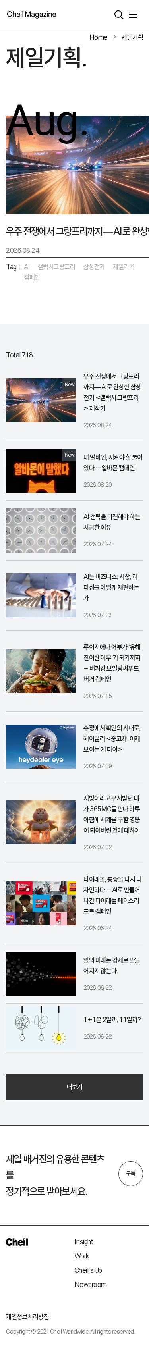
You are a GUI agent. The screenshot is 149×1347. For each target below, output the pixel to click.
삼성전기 (94, 266)
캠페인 (32, 277)
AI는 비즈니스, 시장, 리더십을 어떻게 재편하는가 (111, 587)
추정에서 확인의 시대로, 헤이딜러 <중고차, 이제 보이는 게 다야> (112, 738)
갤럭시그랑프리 (56, 266)
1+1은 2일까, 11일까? (112, 1020)
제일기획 (132, 37)
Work (82, 1256)
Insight (84, 1241)
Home (98, 37)
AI (26, 266)
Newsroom (91, 1284)
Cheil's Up (88, 1270)
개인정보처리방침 (27, 1316)
